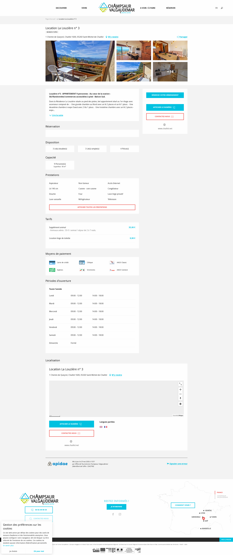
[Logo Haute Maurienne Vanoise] (38, 499)
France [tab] (220, 492)
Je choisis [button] (13, 551)
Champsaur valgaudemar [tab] (222, 496)
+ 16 (170, 72)
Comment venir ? (183, 505)
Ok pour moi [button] (39, 551)
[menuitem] (62, 8)
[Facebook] (113, 514)
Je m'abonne (116, 507)
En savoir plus (8, 546)
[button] (222, 8)
